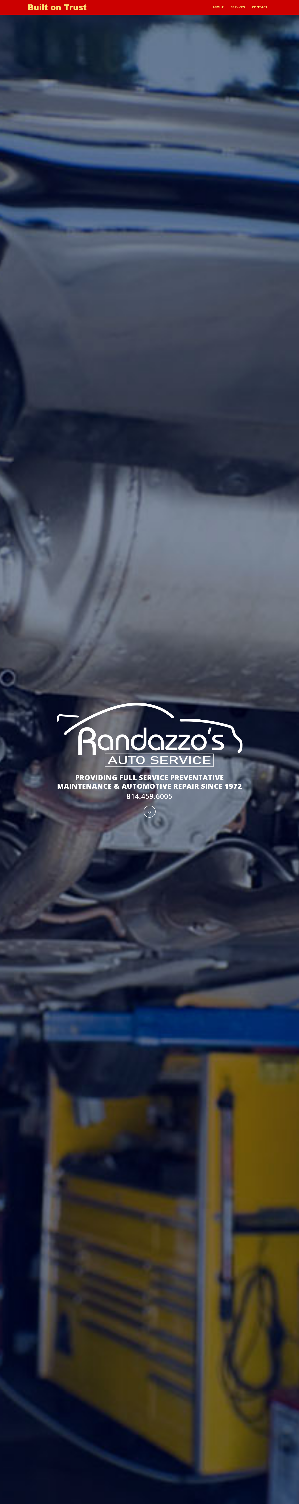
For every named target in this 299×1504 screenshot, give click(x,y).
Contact (259, 7)
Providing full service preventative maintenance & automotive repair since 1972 (149, 781)
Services (238, 7)
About (218, 7)
